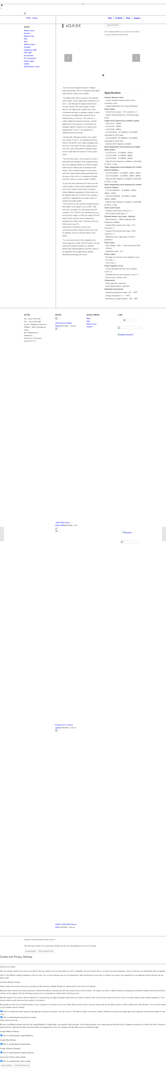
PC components (30, 58)
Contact (89, 326)
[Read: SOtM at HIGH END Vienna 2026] (57, 731)
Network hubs (29, 36)
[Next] (136, 58)
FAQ (88, 321)
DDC (25, 41)
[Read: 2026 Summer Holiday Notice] (57, 319)
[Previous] (68, 58)
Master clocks (29, 30)
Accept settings (30, 951)
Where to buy (91, 324)
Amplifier (27, 47)
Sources (27, 33)
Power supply (29, 61)
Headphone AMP (30, 50)
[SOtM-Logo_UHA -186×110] (31, 18)
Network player (29, 44)
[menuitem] (109, 18)
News (89, 318)
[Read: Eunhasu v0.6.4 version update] (57, 531)
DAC (25, 39)
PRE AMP (28, 52)
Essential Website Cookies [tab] (10, 982)
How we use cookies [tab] (7, 966)
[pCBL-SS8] (2, 534)
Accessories (28, 55)
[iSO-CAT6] (164, 534)
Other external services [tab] (9, 1020)
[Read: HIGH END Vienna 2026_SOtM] (57, 329)
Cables (26, 63)
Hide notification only (46, 951)
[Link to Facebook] (25, 2)
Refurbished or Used (31, 66)
